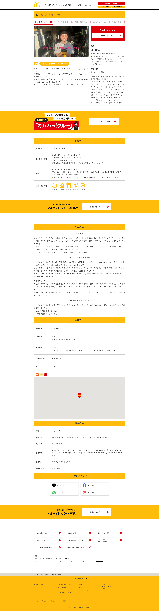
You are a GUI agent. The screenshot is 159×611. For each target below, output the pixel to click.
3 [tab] (61, 59)
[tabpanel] (61, 41)
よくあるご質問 (105, 6)
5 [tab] (67, 59)
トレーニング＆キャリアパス (88, 5)
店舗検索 (81, 584)
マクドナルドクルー (62, 22)
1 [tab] (56, 59)
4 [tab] (64, 59)
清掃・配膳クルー (81, 22)
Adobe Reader (99, 561)
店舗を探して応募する (111, 3)
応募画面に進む (107, 35)
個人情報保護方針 (52, 601)
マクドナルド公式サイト (40, 601)
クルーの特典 (77, 5)
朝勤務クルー (117, 22)
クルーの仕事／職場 (65, 5)
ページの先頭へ (78, 578)
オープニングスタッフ (107, 584)
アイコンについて (117, 374)
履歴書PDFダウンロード (65, 558)
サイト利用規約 (62, 601)
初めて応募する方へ (118, 6)
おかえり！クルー (42, 22)
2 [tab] (59, 59)
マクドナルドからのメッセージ (51, 5)
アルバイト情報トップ (39, 584)
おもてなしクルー (100, 22)
